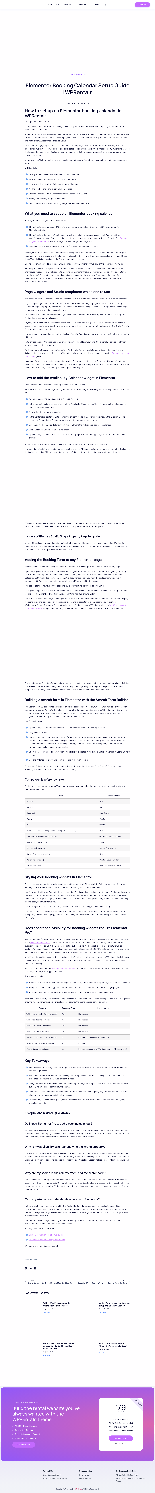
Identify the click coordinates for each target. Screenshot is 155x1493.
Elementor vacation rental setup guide (46, 1235)
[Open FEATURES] (73, 5)
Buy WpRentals (121, 1438)
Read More (46, 1312)
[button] (26, 1268)
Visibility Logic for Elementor (64, 968)
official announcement (40, 942)
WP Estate (78, 1489)
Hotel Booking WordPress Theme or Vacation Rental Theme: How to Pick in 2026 (58, 1346)
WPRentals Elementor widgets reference (47, 1240)
